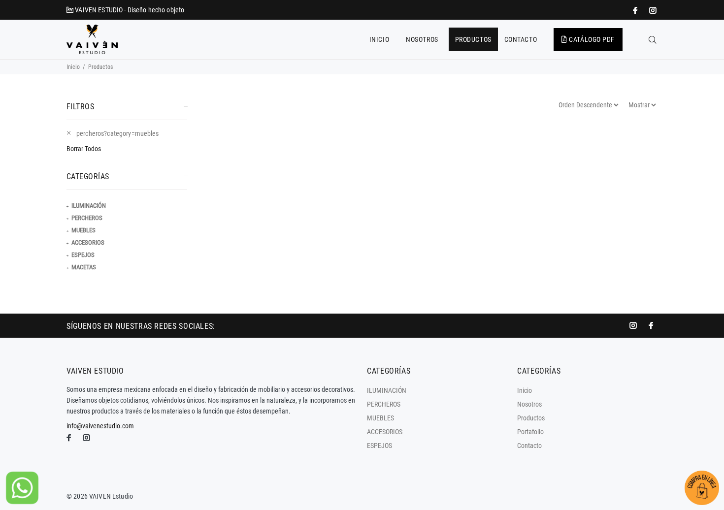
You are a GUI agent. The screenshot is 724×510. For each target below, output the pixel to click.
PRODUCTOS (473, 39)
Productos (531, 418)
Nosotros (529, 404)
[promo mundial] (652, 10)
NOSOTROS (422, 39)
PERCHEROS (86, 218)
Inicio (73, 67)
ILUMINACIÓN (88, 205)
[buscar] (653, 40)
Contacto (529, 445)
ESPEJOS (83, 254)
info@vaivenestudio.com (100, 426)
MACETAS (83, 267)
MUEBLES (83, 230)
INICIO (379, 39)
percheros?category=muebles (117, 133)
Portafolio (530, 432)
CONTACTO (520, 39)
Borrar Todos (83, 149)
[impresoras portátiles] (636, 10)
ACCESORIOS (87, 242)
